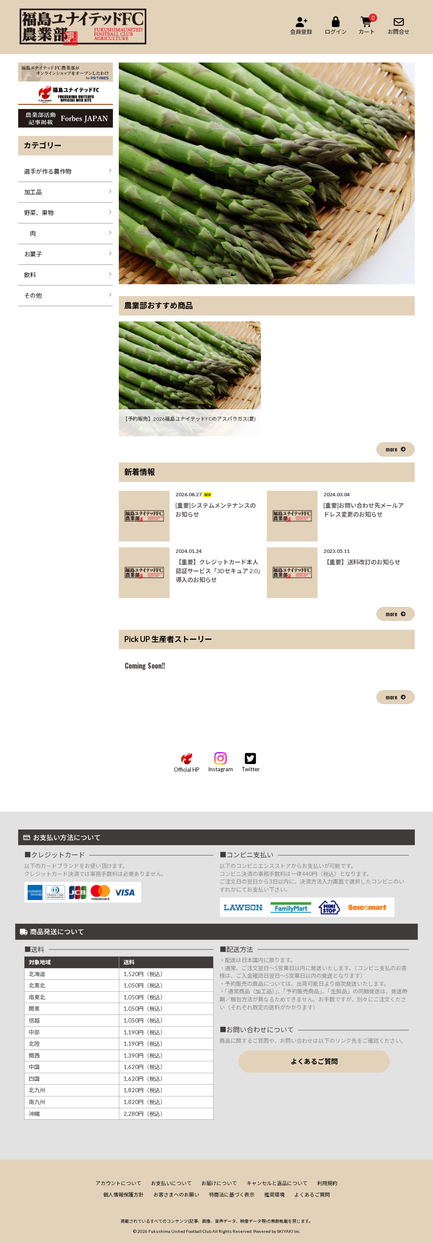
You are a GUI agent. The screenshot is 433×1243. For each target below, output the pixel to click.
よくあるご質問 (314, 1061)
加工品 (33, 192)
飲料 (30, 274)
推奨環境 (274, 1194)
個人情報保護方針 (123, 1194)
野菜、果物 (39, 212)
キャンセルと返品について (277, 1183)
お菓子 (33, 254)
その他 (33, 295)
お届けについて (219, 1183)
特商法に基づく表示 (232, 1194)
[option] (267, 173)
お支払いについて (171, 1183)
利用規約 (327, 1183)
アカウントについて (118, 1183)
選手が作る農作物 (47, 171)
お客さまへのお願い (176, 1194)
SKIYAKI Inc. (288, 1231)
